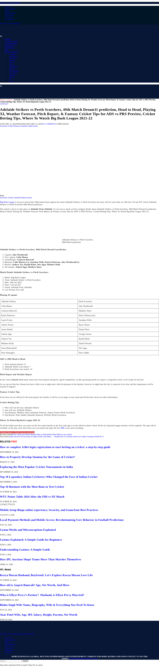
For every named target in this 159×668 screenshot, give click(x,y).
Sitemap (8, 653)
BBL (63, 428)
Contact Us (9, 17)
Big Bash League (7, 202)
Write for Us (9, 15)
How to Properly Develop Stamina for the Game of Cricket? (37, 457)
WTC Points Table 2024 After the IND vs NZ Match (32, 496)
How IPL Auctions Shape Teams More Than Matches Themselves (40, 559)
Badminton (13, 67)
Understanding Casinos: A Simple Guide (25, 549)
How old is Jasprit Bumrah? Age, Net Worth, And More (34, 585)
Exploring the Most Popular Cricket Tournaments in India (36, 466)
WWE (11, 63)
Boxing (12, 60)
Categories (11, 44)
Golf (11, 81)
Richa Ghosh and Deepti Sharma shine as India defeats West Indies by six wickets (42, 434)
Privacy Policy (10, 9)
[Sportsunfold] (60, 36)
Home (8, 39)
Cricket (9, 46)
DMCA (7, 11)
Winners (12, 75)
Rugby (11, 77)
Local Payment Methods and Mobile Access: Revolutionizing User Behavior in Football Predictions (62, 519)
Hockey (12, 69)
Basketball (13, 56)
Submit (25, 661)
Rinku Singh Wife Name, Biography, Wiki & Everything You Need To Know (47, 604)
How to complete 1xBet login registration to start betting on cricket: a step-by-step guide (55, 447)
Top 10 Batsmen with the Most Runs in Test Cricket (32, 486)
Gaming (12, 54)
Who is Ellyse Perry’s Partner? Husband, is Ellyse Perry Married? (42, 594)
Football (10, 48)
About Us (8, 7)
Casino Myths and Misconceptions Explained (28, 529)
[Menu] (1, 36)
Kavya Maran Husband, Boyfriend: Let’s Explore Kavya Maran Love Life (46, 575)
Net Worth (13, 73)
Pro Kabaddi (14, 71)
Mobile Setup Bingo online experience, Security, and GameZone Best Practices (49, 509)
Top (6, 50)
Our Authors (9, 19)
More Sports (11, 52)
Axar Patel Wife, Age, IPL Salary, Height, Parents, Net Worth (38, 614)
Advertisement (10, 13)
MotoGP (12, 58)
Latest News (11, 42)
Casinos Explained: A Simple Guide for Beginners (31, 539)
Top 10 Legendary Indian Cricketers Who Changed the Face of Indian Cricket (48, 476)
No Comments (49, 124)
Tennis (11, 65)
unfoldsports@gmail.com (83, 659)
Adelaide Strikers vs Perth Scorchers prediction (17, 432)
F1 (10, 79)
